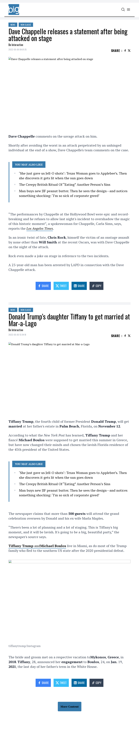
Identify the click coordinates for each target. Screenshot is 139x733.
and (37, 546)
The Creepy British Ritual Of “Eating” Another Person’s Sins (64, 184)
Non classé (26, 24)
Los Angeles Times (39, 228)
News (13, 24)
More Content (70, 706)
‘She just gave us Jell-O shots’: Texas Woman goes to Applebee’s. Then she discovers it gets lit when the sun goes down (73, 175)
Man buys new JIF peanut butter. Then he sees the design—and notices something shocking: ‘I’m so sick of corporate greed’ (73, 193)
